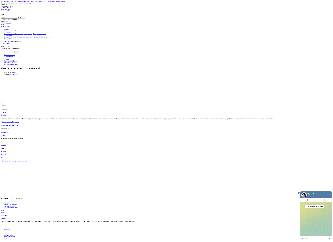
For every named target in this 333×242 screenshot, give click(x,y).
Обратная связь (8, 235)
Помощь (6, 238)
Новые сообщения (9, 30)
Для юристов (8, 38)
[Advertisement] (166, 88)
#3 (1, 153)
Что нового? (7, 32)
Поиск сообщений (20, 30)
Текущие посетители (10, 37)
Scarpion (14, 72)
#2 (1, 133)
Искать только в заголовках (10, 19)
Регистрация (4, 215)
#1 (1, 114)
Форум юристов (5, 26)
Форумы (6, 29)
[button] (2, 24)
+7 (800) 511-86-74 (6, 7)
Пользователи (8, 35)
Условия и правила (9, 236)
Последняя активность (39, 34)
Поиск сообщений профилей (42, 37)
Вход (2, 212)
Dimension (7, 229)
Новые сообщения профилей (23, 34)
